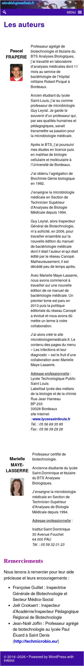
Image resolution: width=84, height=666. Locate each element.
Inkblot (9, 660)
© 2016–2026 (15, 656)
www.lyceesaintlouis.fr (51, 418)
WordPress (57, 656)
